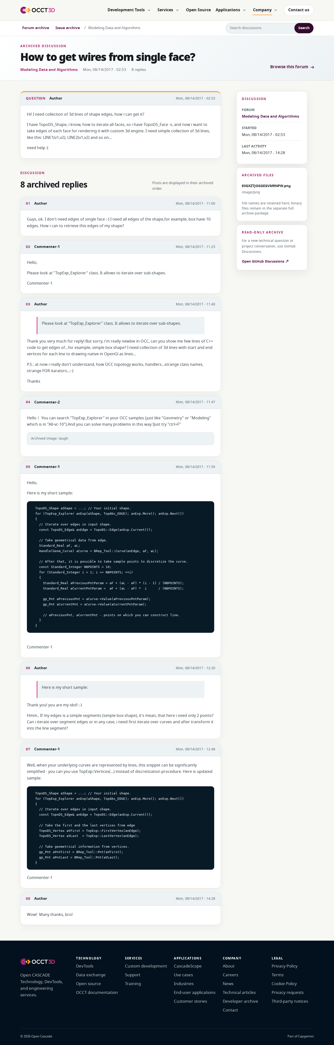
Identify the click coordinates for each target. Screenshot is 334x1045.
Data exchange (91, 975)
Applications (228, 10)
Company (262, 10)
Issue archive (68, 28)
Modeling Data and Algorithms (49, 69)
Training (133, 984)
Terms (278, 975)
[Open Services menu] (177, 10)
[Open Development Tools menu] (149, 10)
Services (165, 10)
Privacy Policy (285, 966)
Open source (88, 984)
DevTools (84, 966)
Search (304, 28)
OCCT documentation (97, 992)
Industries (184, 984)
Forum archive (35, 28)
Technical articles (239, 992)
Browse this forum (289, 67)
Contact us (298, 10)
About (228, 966)
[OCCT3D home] (37, 10)
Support (132, 975)
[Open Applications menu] (244, 10)
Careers (230, 975)
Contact (230, 1010)
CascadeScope (188, 966)
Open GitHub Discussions (263, 261)
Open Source (198, 10)
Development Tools (126, 10)
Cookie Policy (284, 984)
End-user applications (194, 992)
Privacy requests (288, 992)
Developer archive (240, 1001)
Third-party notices (290, 1001)
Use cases (183, 975)
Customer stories (190, 1001)
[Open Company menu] (276, 10)
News (228, 984)
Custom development (146, 966)
